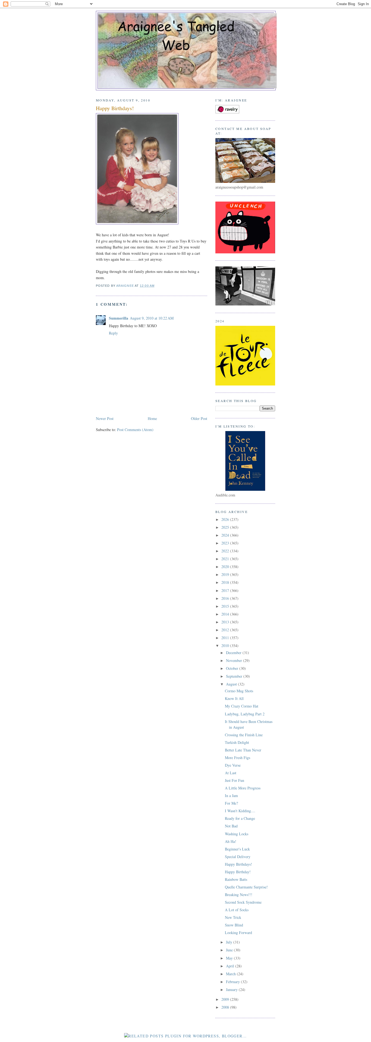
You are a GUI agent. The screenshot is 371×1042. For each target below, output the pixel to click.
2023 (225, 543)
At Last (230, 772)
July (229, 942)
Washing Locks (236, 833)
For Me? (231, 803)
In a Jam (231, 795)
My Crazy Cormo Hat (241, 706)
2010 (225, 645)
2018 (225, 582)
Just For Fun (234, 780)
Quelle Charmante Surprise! (246, 887)
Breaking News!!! (238, 894)
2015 (225, 606)
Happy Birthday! (238, 871)
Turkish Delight (237, 742)
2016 (225, 598)
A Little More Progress (242, 788)
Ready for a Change (240, 818)
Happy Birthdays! (238, 864)
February (233, 981)
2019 (225, 574)
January (232, 989)
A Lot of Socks (237, 909)
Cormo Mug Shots (239, 690)
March (231, 973)
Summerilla (118, 318)
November (234, 660)
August (232, 684)
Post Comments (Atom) (135, 429)
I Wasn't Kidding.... (240, 810)
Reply (113, 333)
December (234, 652)
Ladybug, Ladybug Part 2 (245, 713)
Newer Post (105, 418)
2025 (225, 527)
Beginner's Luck (237, 849)
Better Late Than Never (243, 750)
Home (152, 418)
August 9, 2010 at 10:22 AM (152, 318)
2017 (225, 590)
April (230, 965)
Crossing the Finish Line (244, 734)
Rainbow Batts (236, 879)
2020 (225, 566)
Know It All (234, 698)
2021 (225, 558)
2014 (225, 614)
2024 (225, 535)
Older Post (199, 418)
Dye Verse (233, 765)
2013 (225, 621)
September (234, 676)
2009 (225, 999)
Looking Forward (238, 932)
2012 (225, 629)
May (230, 958)
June (230, 949)
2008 (225, 1007)
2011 (225, 637)
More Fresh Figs (237, 757)
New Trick (233, 917)
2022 (225, 550)
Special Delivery (237, 856)
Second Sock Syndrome (243, 902)
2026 (225, 519)
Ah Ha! (230, 841)
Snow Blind (234, 925)
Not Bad (231, 825)
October (232, 668)
